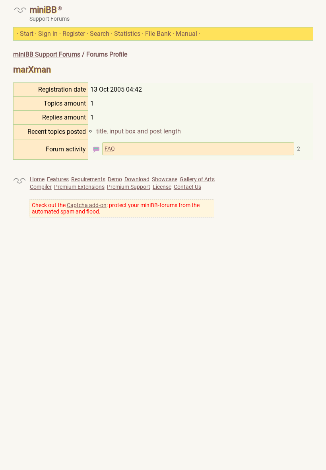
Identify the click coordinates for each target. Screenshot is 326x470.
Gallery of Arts (197, 179)
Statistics (127, 33)
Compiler (41, 187)
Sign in (48, 33)
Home (37, 179)
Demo (115, 179)
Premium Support (128, 187)
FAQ (110, 148)
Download (136, 179)
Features (58, 179)
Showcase (164, 179)
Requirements (88, 179)
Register (73, 33)
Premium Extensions (79, 187)
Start (26, 33)
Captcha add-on (87, 205)
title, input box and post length (138, 131)
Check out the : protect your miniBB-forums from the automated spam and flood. (116, 208)
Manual (186, 33)
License (162, 187)
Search (99, 33)
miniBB (43, 10)
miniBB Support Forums (46, 54)
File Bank (158, 33)
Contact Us (187, 187)
